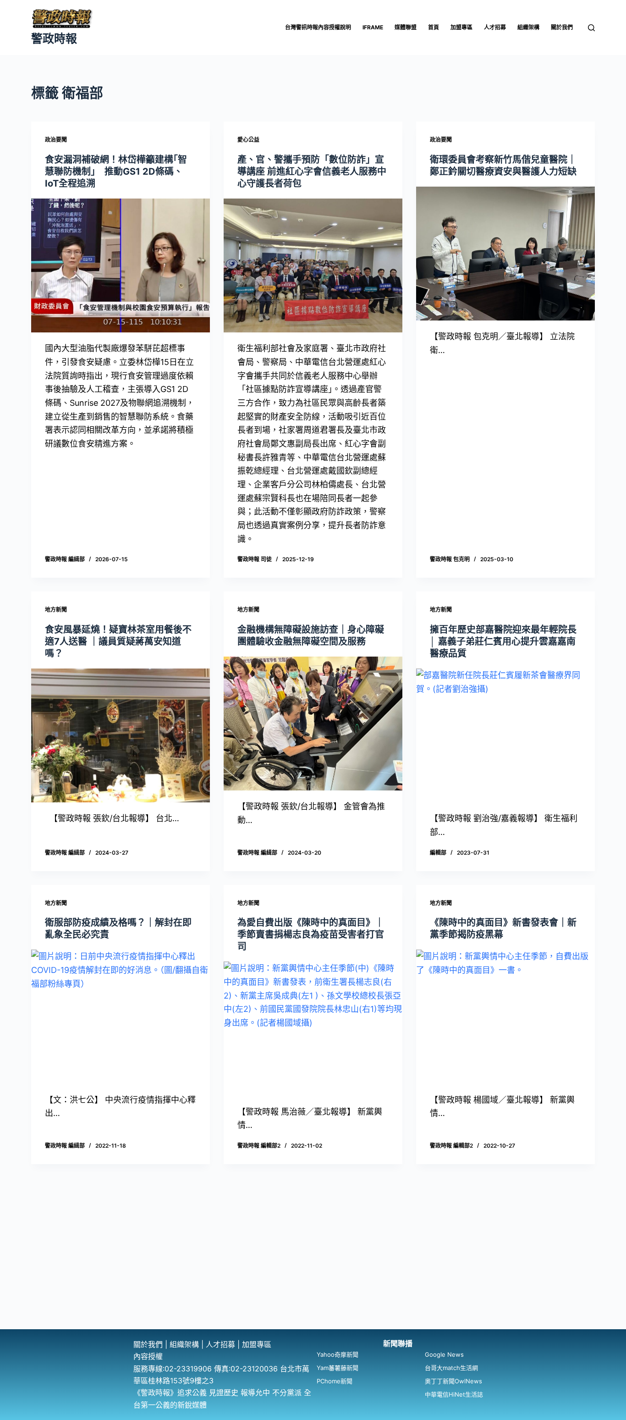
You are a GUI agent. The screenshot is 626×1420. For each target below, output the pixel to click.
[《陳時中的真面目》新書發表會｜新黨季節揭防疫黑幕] (505, 1016)
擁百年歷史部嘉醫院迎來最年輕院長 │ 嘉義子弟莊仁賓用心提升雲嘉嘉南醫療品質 (503, 641)
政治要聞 (56, 139)
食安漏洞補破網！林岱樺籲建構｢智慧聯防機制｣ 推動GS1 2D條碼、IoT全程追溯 (116, 171)
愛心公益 (248, 139)
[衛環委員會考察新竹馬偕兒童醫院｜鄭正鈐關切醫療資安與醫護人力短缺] (505, 253)
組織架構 (528, 27)
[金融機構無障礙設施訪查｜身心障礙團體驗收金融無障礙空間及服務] (313, 723)
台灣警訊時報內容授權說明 (318, 27)
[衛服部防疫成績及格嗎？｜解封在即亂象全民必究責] (120, 1016)
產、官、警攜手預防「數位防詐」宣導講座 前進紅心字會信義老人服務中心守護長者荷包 (311, 171)
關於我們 (562, 27)
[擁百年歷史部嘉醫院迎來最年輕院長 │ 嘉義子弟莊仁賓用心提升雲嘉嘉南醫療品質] (505, 735)
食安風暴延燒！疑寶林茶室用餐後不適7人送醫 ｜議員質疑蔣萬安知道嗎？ (118, 641)
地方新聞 (56, 609)
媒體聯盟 (406, 27)
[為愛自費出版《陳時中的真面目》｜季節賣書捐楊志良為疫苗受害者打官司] (313, 1028)
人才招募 (495, 27)
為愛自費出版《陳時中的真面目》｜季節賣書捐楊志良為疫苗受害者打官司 (310, 934)
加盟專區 (461, 27)
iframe (372, 27)
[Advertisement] (313, 1260)
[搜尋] (591, 27)
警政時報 (54, 38)
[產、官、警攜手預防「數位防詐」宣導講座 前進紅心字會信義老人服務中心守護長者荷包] (313, 265)
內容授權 (148, 1356)
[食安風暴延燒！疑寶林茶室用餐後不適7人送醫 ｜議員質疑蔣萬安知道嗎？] (120, 735)
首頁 (433, 27)
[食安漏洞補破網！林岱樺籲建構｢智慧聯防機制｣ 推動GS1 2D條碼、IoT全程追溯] (120, 265)
